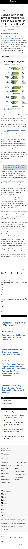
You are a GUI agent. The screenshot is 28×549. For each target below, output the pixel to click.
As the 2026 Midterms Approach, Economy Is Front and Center (14, 416)
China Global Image (5, 264)
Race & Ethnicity (5, 473)
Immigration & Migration (4, 469)
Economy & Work (19, 465)
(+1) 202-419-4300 (5, 454)
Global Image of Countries (15, 264)
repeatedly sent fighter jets (9, 181)
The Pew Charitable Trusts (20, 528)
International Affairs (5, 266)
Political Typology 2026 (11, 412)
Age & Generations (5, 479)
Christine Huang (6, 33)
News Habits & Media (20, 474)
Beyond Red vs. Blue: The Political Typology (14, 437)
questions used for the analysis (17, 254)
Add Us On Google (11, 29)
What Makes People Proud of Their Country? (14, 323)
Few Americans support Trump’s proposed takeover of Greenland (12, 351)
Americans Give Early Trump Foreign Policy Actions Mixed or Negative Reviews (14, 389)
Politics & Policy (5, 462)
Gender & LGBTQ (5, 482)
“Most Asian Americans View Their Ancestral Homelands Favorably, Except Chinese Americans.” (12, 133)
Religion (3, 476)
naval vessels (20, 181)
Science (17, 468)
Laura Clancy (16, 33)
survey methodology (20, 256)
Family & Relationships (21, 462)
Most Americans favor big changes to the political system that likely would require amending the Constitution (14, 423)
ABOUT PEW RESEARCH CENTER (8, 519)
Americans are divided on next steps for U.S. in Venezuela (13, 337)
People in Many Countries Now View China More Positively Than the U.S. (14, 431)
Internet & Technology (20, 471)
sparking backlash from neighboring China (11, 40)
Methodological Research (19, 478)
